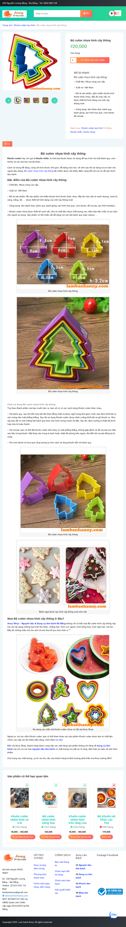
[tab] (7, 144)
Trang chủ (7, 25)
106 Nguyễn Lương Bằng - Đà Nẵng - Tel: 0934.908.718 (29, 3)
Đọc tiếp (107, 837)
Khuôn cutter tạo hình (24, 25)
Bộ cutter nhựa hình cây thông (38, 171)
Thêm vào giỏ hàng (94, 60)
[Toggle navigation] (117, 13)
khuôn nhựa (89, 132)
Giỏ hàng (111, 13)
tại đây (59, 740)
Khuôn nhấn (76, 132)
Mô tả (7, 144)
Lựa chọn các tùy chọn (23, 837)
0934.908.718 (19, 885)
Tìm (87, 13)
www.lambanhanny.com (16, 895)
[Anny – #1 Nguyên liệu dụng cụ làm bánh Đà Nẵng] (14, 13)
